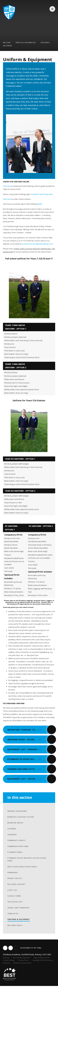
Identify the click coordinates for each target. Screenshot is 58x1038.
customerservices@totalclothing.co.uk (37, 244)
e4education (27, 963)
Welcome (7, 43)
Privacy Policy (23, 960)
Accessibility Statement (21, 958)
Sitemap (6, 958)
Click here (7, 186)
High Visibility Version (42, 958)
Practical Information (26, 43)
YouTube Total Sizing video (42, 194)
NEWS (39, 204)
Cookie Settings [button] (9, 960)
